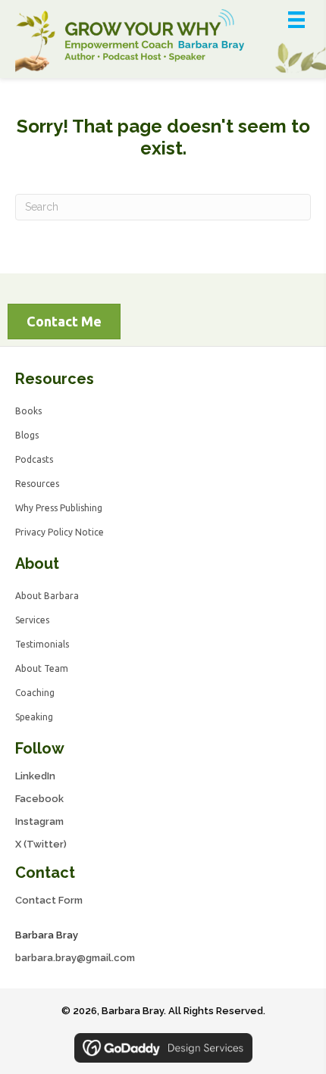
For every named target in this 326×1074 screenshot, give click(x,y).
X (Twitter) (41, 844)
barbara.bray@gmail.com (75, 957)
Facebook (39, 798)
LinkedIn (35, 776)
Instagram (39, 821)
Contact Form (49, 900)
